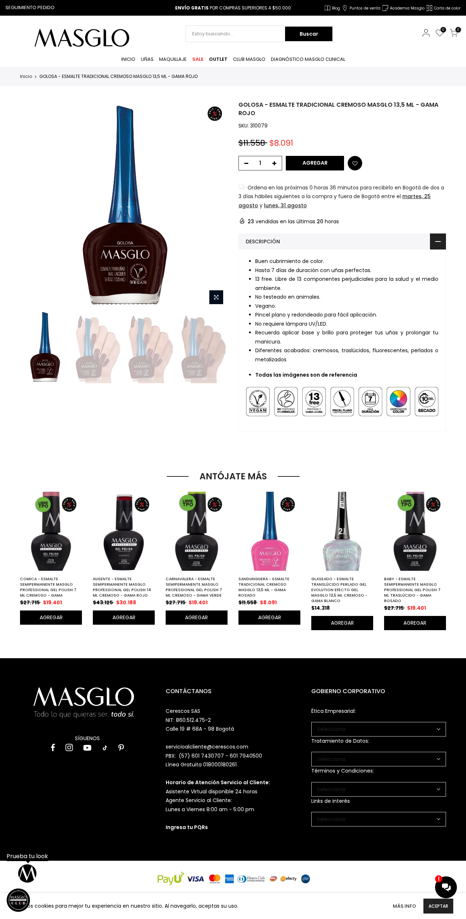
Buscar (309, 34)
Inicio (26, 76)
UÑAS (147, 59)
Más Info (404, 906)
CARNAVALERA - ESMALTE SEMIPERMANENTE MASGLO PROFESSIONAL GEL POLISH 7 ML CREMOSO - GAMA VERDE (194, 587)
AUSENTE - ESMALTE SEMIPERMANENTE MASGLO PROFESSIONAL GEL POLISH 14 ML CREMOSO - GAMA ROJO (122, 587)
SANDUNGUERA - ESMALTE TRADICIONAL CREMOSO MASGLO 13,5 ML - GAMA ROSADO (263, 587)
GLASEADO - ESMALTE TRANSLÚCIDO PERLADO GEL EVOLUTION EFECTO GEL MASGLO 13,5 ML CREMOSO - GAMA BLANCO (339, 590)
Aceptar (438, 906)
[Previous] (31, 205)
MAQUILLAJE (173, 59)
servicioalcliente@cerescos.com (207, 746)
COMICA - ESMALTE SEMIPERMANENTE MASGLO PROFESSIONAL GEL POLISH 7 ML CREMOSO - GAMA (48, 587)
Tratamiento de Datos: (340, 741)
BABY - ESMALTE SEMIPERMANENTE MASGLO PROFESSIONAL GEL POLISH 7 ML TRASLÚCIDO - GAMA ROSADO (412, 590)
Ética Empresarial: (333, 711)
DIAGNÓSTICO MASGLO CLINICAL (308, 59)
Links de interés (330, 801)
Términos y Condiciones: (342, 770)
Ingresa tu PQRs (187, 827)
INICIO (128, 59)
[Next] (215, 205)
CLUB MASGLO (249, 59)
